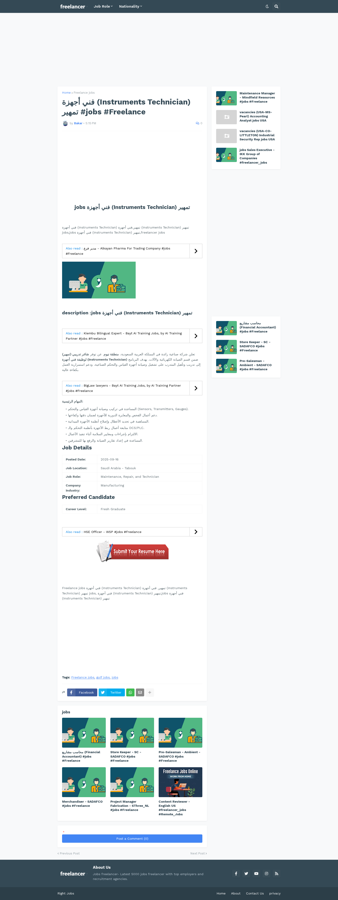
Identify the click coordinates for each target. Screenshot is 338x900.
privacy (275, 893)
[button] (267, 6)
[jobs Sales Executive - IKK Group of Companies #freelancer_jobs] (226, 155)
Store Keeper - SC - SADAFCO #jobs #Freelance (125, 756)
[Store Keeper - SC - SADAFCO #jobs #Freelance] (132, 733)
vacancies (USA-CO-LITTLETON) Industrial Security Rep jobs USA (257, 135)
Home (66, 92)
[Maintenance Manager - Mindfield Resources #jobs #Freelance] (226, 98)
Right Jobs (65, 893)
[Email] (140, 692)
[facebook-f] (236, 873)
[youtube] (256, 873)
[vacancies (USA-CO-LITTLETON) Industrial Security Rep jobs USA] (226, 136)
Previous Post (70, 853)
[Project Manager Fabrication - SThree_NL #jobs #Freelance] (132, 782)
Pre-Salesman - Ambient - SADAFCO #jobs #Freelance (179, 756)
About (236, 893)
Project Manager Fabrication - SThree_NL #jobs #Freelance (129, 806)
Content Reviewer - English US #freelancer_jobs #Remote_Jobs (174, 808)
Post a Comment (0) (132, 838)
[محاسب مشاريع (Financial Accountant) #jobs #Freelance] (84, 733)
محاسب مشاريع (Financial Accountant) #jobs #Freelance (81, 756)
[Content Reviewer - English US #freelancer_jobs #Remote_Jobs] (180, 782)
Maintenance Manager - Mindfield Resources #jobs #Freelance (257, 97)
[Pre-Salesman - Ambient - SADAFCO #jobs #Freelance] (180, 733)
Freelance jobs (84, 92)
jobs (115, 677)
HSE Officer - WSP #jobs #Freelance (112, 532)
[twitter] (246, 873)
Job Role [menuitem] (102, 6)
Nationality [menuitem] (129, 6)
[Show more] (150, 692)
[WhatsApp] (130, 692)
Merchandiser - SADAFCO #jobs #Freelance (82, 803)
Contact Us (255, 893)
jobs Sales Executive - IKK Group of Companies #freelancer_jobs (257, 156)
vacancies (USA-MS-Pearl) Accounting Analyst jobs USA (256, 116)
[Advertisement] (169, 49)
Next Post (197, 853)
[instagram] (266, 873)
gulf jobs (103, 677)
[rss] (277, 873)
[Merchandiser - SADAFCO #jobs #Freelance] (84, 782)
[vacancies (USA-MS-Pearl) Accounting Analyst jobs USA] (226, 117)
